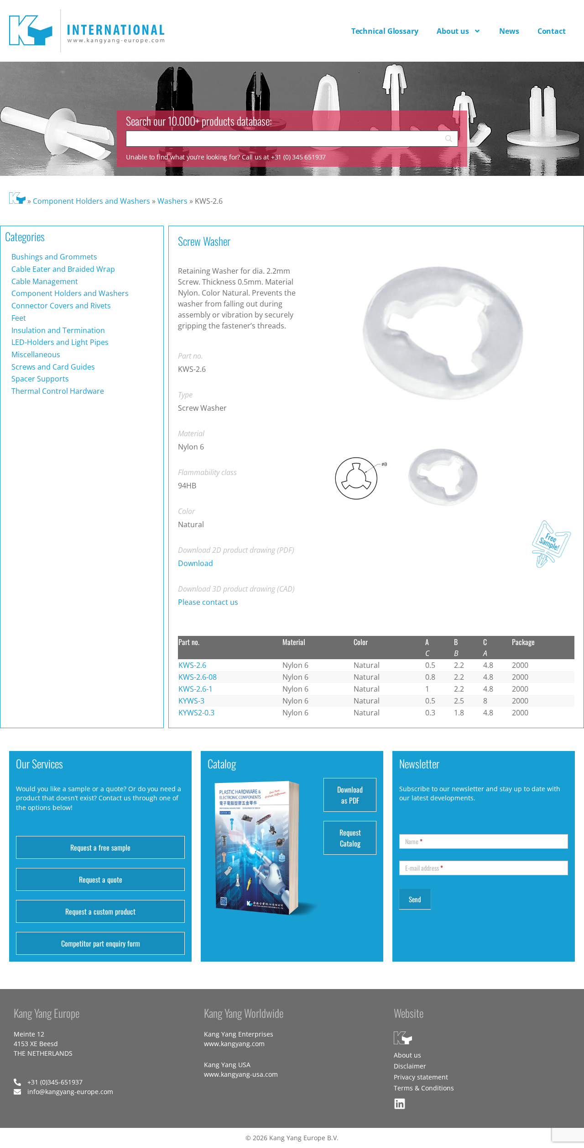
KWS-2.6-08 (197, 677)
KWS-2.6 (192, 665)
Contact (551, 31)
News (509, 31)
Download (195, 563)
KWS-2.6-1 (195, 689)
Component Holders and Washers (91, 201)
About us (453, 31)
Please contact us (208, 602)
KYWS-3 (191, 701)
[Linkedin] (400, 1104)
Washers (172, 201)
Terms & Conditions (424, 1088)
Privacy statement (421, 1077)
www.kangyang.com (234, 1043)
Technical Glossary (384, 31)
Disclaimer (410, 1066)
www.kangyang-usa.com (241, 1074)
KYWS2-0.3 (196, 713)
